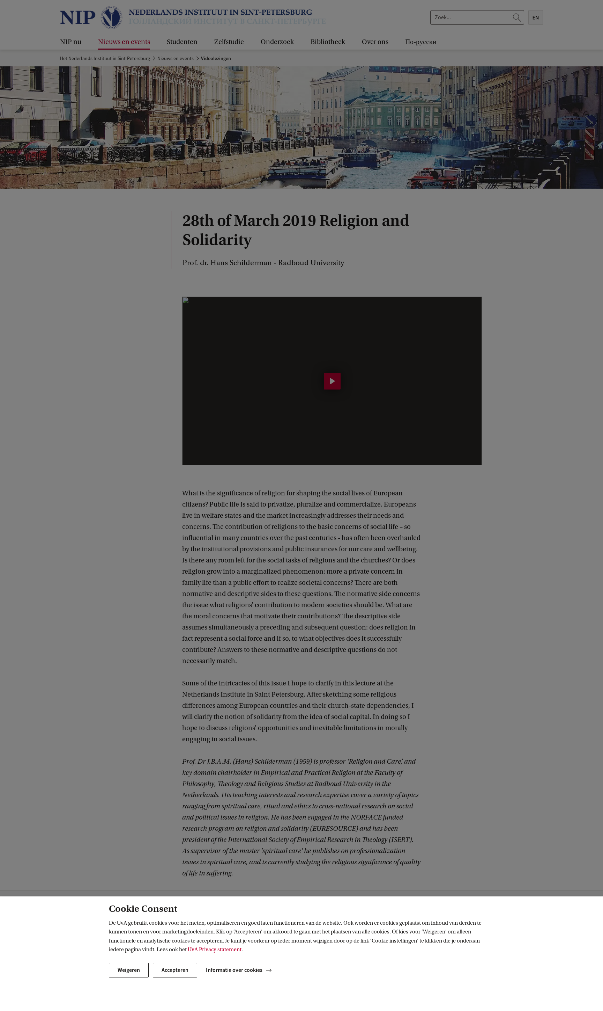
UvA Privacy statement (214, 949)
